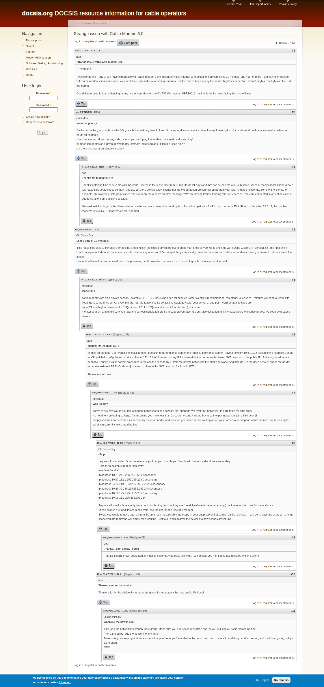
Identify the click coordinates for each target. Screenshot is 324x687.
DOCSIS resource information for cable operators (104, 13)
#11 (293, 610)
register (89, 41)
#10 (292, 574)
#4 (293, 229)
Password (43, 105)
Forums (30, 51)
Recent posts (34, 40)
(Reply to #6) (126, 392)
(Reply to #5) (121, 334)
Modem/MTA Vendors (38, 57)
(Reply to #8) (137, 537)
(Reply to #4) (114, 279)
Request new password (40, 122)
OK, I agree (262, 680)
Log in (77, 41)
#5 (293, 279)
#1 (293, 50)
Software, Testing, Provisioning (44, 63)
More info (65, 682)
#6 (293, 334)
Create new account (38, 116)
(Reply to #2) (113, 166)
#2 (293, 112)
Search (30, 46)
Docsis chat (99, 23)
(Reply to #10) (138, 610)
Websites (31, 69)
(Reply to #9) (132, 574)
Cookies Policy (288, 4)
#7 (293, 392)
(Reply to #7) (132, 443)
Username (43, 93)
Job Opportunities (260, 4)
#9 (293, 537)
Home (29, 74)
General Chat (233, 4)
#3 (293, 166)
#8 (293, 443)
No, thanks (281, 680)
